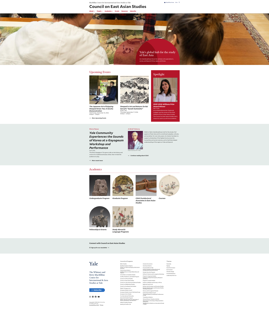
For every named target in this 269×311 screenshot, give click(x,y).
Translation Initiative (148, 297)
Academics (108, 11)
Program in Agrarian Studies (149, 276)
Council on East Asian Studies (127, 280)
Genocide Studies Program (126, 298)
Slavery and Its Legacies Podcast (150, 290)
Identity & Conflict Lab (125, 304)
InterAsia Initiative (147, 265)
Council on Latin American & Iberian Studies (130, 282)
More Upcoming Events (99, 118)
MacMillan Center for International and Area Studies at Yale (110, 3)
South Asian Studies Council (149, 292)
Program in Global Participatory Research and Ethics (152, 278)
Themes (169, 261)
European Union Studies (125, 294)
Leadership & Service (171, 275)
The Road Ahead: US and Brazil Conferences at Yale (153, 295)
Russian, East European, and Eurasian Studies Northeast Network (153, 288)
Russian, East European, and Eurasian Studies (153, 286)
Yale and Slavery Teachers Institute (151, 299)
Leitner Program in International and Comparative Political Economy (151, 270)
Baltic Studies (123, 263)
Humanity (169, 263)
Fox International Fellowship (127, 296)
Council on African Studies (126, 278)
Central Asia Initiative (125, 270)
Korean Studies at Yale (148, 267)
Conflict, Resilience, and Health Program (129, 276)
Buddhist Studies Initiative (126, 265)
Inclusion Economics (147, 263)
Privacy (101, 305)
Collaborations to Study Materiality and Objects (129, 272)
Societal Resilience (171, 273)
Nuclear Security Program (149, 272)
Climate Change (170, 271)
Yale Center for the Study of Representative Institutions (153, 301)
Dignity (168, 265)
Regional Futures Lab (148, 284)
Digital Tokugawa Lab (125, 288)
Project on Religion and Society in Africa (152, 282)
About (91, 11)
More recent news (97, 160)
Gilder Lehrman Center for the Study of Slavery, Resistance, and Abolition (129, 300)
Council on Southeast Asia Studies (128, 286)
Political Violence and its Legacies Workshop (153, 274)
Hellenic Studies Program (126, 302)
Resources (124, 11)
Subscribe (133, 11)
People (99, 11)
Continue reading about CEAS (139, 155)
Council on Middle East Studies (127, 284)
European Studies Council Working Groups (130, 292)
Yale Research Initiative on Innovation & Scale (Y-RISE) (153, 304)
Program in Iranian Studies (149, 280)
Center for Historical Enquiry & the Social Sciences (130, 268)
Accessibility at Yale (94, 305)
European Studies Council (126, 290)
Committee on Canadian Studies (127, 274)
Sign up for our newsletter (99, 247)
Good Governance (171, 267)
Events (117, 11)
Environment (170, 269)
